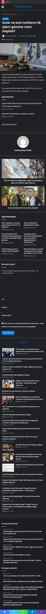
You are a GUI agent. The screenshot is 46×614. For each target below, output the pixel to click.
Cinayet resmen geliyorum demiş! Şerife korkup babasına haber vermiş (29, 456)
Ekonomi (14, 14)
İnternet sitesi (6, 315)
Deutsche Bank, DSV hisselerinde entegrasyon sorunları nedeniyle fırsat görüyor (12, 237)
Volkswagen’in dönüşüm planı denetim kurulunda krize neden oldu (30, 350)
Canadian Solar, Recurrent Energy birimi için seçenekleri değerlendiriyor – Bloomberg (33, 238)
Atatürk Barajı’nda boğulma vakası (16, 375)
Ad (3, 299)
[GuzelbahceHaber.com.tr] (23, 6)
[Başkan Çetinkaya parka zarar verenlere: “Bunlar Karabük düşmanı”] (8, 384)
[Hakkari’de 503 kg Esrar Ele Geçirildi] (8, 468)
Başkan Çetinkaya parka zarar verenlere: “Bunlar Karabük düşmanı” (27, 383)
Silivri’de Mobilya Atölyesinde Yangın (31, 224)
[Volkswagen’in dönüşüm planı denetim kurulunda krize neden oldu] (8, 352)
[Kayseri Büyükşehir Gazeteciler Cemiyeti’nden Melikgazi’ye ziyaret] (8, 400)
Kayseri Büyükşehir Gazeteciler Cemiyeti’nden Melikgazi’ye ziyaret (29, 398)
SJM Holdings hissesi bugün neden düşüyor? (11, 250)
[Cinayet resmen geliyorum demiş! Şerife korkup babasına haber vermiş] (8, 457)
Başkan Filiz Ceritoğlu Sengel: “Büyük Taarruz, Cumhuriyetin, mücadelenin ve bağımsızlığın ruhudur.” (20, 506)
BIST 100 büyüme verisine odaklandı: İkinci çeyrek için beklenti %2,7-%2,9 (33, 251)
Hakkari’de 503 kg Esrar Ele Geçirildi (29, 465)
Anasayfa (7, 14)
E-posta (5, 307)
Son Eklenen (23, 342)
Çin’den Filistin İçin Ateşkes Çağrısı (29, 445)
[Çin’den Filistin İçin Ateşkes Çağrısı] (8, 448)
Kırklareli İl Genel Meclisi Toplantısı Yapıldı (18, 114)
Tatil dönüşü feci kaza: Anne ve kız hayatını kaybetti (22, 474)
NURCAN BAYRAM (10, 36)
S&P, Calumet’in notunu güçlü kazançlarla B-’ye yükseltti (11, 225)
